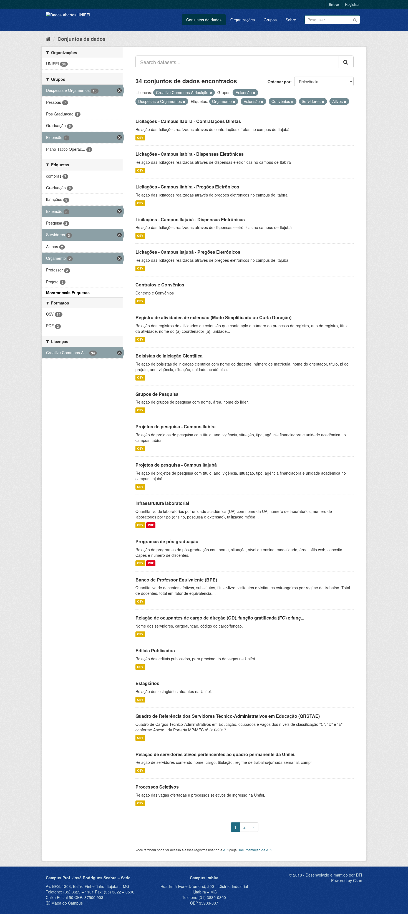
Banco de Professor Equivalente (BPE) (176, 579)
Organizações (242, 19)
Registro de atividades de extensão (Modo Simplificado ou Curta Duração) (213, 317)
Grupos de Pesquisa (156, 394)
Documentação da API (254, 849)
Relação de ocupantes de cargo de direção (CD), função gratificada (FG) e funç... (219, 618)
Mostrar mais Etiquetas (68, 292)
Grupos (270, 19)
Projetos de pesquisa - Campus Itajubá (176, 465)
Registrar (352, 4)
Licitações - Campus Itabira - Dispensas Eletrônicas (189, 154)
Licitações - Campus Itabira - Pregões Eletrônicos (187, 186)
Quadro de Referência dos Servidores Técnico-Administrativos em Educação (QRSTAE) (227, 716)
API (225, 849)
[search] (346, 62)
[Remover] (211, 92)
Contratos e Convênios (159, 284)
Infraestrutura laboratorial (162, 503)
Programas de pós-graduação (166, 541)
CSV (140, 137)
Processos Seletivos (157, 787)
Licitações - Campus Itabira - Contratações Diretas (188, 121)
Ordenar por (279, 81)
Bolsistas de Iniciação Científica (169, 355)
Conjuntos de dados (203, 19)
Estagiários (147, 683)
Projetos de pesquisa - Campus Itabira (175, 426)
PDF (151, 525)
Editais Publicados (155, 650)
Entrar (334, 4)
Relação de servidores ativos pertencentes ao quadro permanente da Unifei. (215, 754)
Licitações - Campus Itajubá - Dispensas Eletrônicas (190, 219)
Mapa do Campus (67, 903)
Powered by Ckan (346, 880)
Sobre (291, 19)
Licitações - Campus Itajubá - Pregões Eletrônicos (187, 252)
